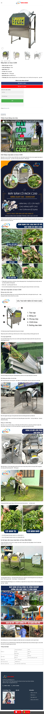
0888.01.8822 (22, 83)
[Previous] (3, 29)
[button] (1, 2)
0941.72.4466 (22, 86)
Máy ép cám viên (34, 692)
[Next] (41, 29)
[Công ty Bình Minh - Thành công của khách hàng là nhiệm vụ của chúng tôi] (22, 3)
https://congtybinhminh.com (11, 682)
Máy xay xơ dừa (6, 108)
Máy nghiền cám (34, 697)
